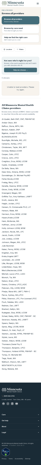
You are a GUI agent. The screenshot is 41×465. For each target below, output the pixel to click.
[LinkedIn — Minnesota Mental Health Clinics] (12, 403)
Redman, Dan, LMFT (10, 306)
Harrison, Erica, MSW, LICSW (14, 214)
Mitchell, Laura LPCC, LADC (13, 274)
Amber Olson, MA (9, 123)
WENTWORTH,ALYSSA (12, 365)
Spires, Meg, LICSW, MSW (13, 327)
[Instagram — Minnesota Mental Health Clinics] (8, 403)
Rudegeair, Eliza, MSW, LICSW (14, 313)
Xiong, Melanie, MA (10, 369)
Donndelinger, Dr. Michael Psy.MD (16, 175)
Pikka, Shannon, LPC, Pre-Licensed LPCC (19, 298)
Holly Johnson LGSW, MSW (13, 228)
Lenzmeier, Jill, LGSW (11, 260)
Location (9, 49)
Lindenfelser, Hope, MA (12, 267)
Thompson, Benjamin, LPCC (13, 348)
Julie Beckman (8, 246)
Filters (21, 49)
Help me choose (20, 70)
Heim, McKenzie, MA (10, 221)
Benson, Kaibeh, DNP (11, 130)
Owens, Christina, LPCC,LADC (14, 284)
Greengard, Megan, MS (11, 193)
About (4, 426)
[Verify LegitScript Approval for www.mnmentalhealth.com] (20, 452)
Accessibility (19, 459)
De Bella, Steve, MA (10, 168)
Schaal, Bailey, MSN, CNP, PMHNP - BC (19, 316)
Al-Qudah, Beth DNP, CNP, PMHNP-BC (18, 119)
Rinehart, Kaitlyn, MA (10, 309)
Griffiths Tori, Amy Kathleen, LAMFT (17, 196)
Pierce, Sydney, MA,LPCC (12, 295)
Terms (11, 459)
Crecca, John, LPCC (10, 158)
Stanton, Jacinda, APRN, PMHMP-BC (17, 334)
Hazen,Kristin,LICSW (10, 218)
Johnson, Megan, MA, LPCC (14, 242)
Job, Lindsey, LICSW (10, 239)
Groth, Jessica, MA (10, 200)
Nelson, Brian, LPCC (10, 281)
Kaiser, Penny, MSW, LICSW (13, 249)
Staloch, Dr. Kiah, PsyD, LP (13, 330)
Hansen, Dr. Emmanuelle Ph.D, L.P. (16, 207)
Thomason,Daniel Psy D (12, 344)
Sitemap (27, 459)
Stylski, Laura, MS (9, 337)
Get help (5, 420)
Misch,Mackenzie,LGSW (12, 270)
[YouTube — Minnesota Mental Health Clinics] (16, 403)
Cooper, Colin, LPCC (10, 154)
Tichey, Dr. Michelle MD (12, 355)
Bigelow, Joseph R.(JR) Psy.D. (14, 133)
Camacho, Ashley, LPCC (12, 144)
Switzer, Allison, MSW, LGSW (14, 341)
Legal (4, 432)
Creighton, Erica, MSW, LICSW (14, 161)
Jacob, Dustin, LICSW (11, 235)
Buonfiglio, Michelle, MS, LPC (14, 140)
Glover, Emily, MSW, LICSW (13, 189)
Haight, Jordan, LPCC (11, 203)
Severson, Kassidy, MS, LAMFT (15, 320)
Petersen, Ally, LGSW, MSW (13, 288)
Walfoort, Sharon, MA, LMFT (14, 362)
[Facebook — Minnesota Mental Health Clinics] (3, 403)
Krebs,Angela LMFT (10, 256)
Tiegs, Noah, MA (9, 358)
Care (4, 415)
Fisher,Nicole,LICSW (10, 179)
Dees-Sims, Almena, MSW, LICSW (16, 172)
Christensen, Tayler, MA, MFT (14, 147)
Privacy (4, 459)
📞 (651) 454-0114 (8, 396)
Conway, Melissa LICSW (12, 151)
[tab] (20, 20)
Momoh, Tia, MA (9, 277)
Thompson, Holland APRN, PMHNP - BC (19, 351)
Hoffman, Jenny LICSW (12, 225)
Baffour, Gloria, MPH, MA (12, 126)
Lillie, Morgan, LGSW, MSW (13, 263)
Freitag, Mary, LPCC (10, 182)
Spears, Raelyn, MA (10, 323)
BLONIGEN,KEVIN (9, 137)
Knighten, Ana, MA (10, 253)
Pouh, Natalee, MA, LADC (13, 302)
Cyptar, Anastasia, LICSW (12, 165)
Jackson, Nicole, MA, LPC (13, 232)
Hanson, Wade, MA (10, 211)
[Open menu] (37, 3)
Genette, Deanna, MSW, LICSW (15, 186)
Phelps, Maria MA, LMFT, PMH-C (16, 291)
